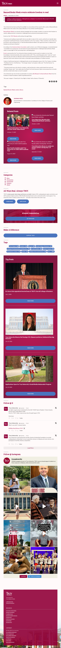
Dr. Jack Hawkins (36, 248)
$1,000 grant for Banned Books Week (42, 73)
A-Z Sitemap (8, 638)
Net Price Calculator (10, 619)
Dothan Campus (48, 248)
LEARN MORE (9, 201)
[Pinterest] (54, 81)
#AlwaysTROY (19, 428)
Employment (9, 617)
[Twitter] (52, 81)
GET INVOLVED (30, 218)
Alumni (8, 184)
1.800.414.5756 (9, 601)
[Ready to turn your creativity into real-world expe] (17, 479)
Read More (13, 138)
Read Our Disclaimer (10, 637)
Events (5, 53)
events (17, 89)
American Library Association (19, 47)
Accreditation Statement (11, 632)
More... (51, 251)
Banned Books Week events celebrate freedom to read (26, 12)
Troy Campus (13, 246)
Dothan (25, 251)
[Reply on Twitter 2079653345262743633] (9, 418)
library (21, 89)
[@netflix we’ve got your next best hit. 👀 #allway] (44, 533)
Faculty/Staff (10, 181)
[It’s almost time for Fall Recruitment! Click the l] (17, 560)
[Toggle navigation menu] (57, 3)
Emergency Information (11, 610)
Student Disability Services (11, 615)
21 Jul (27, 408)
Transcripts (8, 640)
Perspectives (10, 179)
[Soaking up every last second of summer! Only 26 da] (17, 533)
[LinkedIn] (56, 81)
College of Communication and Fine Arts (18, 248)
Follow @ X (8, 403)
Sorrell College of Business (44, 246)
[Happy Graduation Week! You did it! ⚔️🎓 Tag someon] (44, 506)
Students (9, 183)
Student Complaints (10, 612)
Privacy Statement (10, 633)
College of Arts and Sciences (37, 251)
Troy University (13, 408)
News (5, 15)
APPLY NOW (23, 201)
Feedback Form (9, 614)
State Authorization (10, 642)
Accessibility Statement (11, 635)
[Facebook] (50, 81)
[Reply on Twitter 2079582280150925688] (9, 444)
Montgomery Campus (13, 251)
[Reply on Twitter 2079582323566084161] (9, 431)
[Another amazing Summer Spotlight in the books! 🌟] (44, 560)
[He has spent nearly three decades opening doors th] (44, 479)
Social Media (8, 620)
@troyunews (21, 408)
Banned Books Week (9, 31)
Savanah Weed (18, 98)
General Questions (10, 603)
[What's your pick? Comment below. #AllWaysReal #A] (17, 506)
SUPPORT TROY (30, 235)
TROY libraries (14, 36)
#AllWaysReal (12, 428)
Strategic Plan (9, 622)
